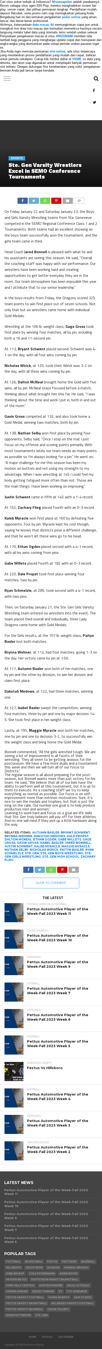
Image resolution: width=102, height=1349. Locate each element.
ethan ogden (44, 839)
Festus (52, 1261)
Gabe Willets (69, 839)
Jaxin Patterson (18, 1315)
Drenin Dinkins (17, 1291)
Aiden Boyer (68, 1273)
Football (13, 1261)
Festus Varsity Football (25, 1297)
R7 (60, 1291)
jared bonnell (78, 842)
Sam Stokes (83, 1297)
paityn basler (72, 849)
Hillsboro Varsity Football (72, 1303)
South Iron (34, 1267)
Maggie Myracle (75, 846)
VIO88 (76, 59)
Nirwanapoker (62, 2)
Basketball (33, 1261)
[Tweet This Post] (34, 199)
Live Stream (65, 1337)
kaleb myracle (47, 846)
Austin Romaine (50, 1285)
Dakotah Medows (49, 836)
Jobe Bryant (15, 1273)
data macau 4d (43, 24)
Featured (69, 1261)
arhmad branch (76, 1267)
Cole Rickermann (42, 1273)
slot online (57, 51)
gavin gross (27, 842)
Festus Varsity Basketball (26, 1303)
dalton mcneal (18, 839)
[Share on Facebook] (23, 199)
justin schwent (19, 846)
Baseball (88, 1261)
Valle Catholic (78, 1285)
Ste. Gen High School (60, 856)
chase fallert (58, 1309)
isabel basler (52, 842)
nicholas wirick (44, 849)
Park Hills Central (20, 1285)
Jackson (53, 1267)
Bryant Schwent (75, 832)
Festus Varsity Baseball (24, 1309)
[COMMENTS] (79, 199)
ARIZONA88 (64, 36)
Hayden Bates (16, 1279)
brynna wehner (18, 836)
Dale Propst (78, 836)
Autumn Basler (45, 832)
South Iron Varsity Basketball (54, 1279)
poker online (71, 17)
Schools (47, 1337)
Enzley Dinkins (43, 1291)
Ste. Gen (32, 853)
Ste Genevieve (77, 1291)
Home (32, 1337)
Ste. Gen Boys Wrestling (61, 853)
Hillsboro (13, 1267)
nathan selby (16, 849)
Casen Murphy (59, 1297)
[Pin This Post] (56, 199)
